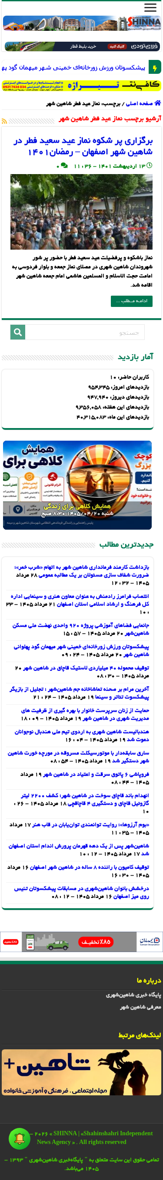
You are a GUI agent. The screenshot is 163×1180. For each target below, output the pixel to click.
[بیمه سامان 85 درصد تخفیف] (81, 943)
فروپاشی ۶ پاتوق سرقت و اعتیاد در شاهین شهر (96, 775)
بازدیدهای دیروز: (129, 398)
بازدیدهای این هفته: (125, 408)
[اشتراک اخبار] (4, 121)
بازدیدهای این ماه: (127, 418)
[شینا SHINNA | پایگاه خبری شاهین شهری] (82, 23)
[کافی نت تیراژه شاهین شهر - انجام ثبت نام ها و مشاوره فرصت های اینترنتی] (82, 85)
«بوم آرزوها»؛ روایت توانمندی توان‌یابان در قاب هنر (90, 825)
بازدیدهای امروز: (129, 388)
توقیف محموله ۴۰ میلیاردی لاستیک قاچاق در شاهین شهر (86, 669)
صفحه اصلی (140, 104)
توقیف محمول (140, 67)
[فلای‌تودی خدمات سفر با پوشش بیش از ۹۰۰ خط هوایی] (82, 48)
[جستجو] (17, 332)
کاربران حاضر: (132, 378)
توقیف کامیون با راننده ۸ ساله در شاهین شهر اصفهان (89, 868)
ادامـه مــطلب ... (131, 301)
